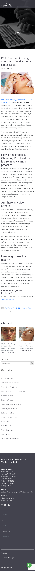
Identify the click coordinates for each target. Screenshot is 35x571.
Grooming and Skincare (9, 409)
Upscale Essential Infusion (10, 417)
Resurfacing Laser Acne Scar (11, 404)
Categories (6, 370)
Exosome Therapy (7, 400)
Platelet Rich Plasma (20, 308)
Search (4, 359)
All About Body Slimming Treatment (13, 391)
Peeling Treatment (7, 378)
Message (4, 553)
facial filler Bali (6, 426)
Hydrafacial (5, 421)
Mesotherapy (5, 434)
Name (3, 520)
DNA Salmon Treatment (9, 387)
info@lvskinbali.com (8, 299)
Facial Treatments (7, 430)
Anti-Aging (8, 308)
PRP (2, 374)
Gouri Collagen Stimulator (9, 439)
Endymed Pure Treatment (9, 383)
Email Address (6, 531)
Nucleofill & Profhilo (7, 396)
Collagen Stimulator (7, 413)
